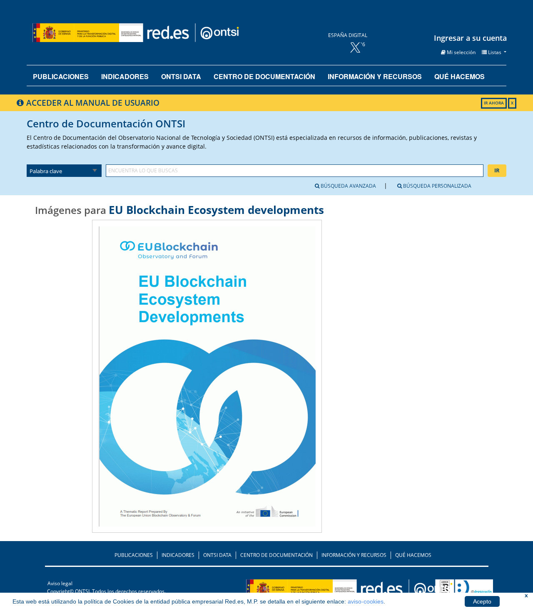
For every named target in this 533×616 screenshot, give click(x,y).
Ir (497, 170)
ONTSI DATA (181, 76)
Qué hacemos (459, 76)
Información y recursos (375, 76)
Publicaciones (61, 76)
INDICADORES (178, 555)
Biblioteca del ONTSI (163, 32)
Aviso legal (59, 583)
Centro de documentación (264, 76)
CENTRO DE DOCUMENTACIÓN (276, 555)
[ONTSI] (376, 590)
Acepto (482, 601)
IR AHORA (494, 103)
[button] (458, 52)
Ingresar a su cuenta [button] (470, 38)
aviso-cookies (366, 601)
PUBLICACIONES (134, 555)
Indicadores (125, 76)
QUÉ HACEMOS (413, 555)
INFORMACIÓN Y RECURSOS (353, 555)
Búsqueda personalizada (436, 185)
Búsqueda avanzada (347, 185)
